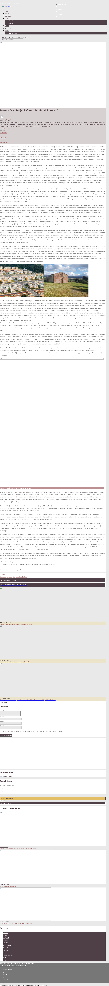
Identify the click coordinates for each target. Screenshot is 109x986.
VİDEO (7, 26)
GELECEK (8, 16)
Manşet (5, 950)
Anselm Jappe (8, 119)
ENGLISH (11, 21)
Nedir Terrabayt (62, 4)
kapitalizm (19, 577)
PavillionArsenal (4, 569)
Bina (14, 577)
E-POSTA (3, 721)
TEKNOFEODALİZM (8, 955)
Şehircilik (24, 577)
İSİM (2, 717)
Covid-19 (11, 23)
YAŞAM (7, 13)
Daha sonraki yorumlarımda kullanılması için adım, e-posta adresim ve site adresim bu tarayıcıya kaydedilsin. (32, 731)
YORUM (2, 710)
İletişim (60, 9)
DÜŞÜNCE (8, 18)
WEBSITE (2, 725)
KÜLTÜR (7, 11)
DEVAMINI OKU (5, 128)
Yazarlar (60, 14)
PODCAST (8, 28)
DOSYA (7, 31)
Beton (10, 577)
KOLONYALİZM (13, 33)
